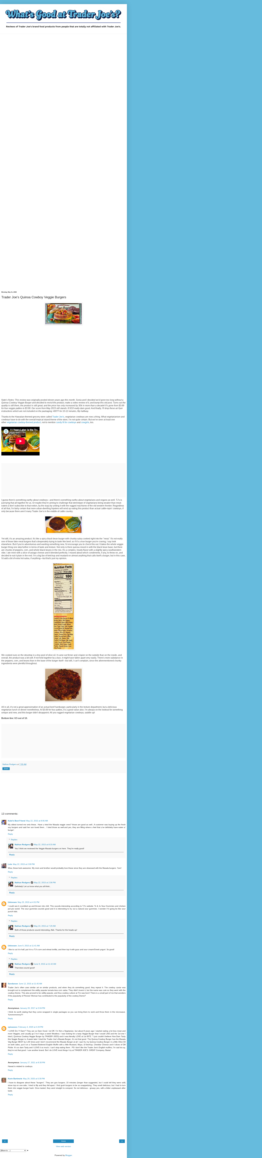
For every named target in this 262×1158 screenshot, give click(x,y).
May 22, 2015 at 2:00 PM (24, 864)
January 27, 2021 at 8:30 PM (32, 1062)
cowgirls (85, 422)
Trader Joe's (58, 417)
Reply (10, 834)
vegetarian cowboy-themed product (24, 422)
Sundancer (13, 984)
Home (63, 1141)
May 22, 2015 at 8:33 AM (45, 844)
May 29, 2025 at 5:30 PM (34, 1079)
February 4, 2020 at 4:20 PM (30, 1027)
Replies (14, 840)
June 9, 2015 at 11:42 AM (45, 964)
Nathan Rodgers (22, 844)
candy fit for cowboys (66, 422)
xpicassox (12, 1027)
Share (6, 769)
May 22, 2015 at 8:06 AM (37, 821)
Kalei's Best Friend (16, 821)
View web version (63, 1146)
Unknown (12, 902)
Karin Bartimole (15, 1079)
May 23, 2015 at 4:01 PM (28, 902)
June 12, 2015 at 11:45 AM (30, 984)
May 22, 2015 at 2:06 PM (45, 882)
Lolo (10, 864)
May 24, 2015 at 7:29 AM (45, 926)
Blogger (68, 1155)
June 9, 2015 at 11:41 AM (29, 946)
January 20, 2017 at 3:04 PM (32, 1008)
